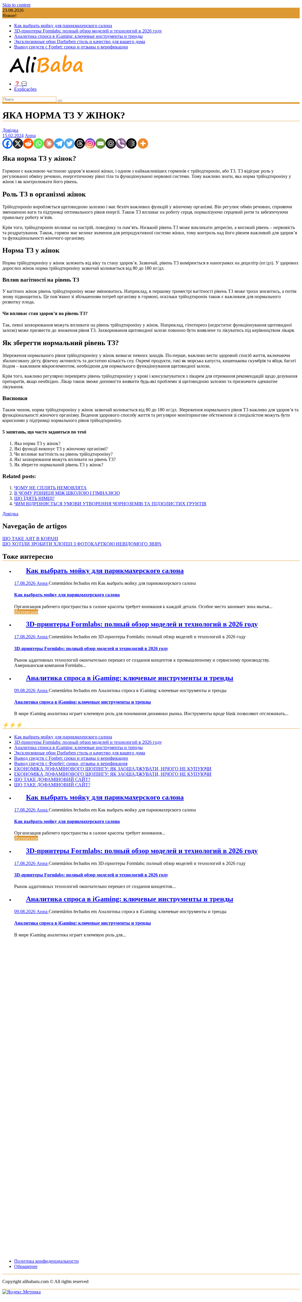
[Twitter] (69, 143)
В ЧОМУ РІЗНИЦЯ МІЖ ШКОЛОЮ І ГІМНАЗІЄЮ (67, 493)
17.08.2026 (25, 583)
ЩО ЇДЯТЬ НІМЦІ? (34, 498)
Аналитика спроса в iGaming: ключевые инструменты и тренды (78, 36)
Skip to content (16, 4)
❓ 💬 (20, 83)
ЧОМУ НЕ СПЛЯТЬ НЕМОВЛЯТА (50, 487)
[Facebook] (7, 143)
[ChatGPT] (111, 143)
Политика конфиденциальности (46, 1261)
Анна (30, 135)
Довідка (10, 130)
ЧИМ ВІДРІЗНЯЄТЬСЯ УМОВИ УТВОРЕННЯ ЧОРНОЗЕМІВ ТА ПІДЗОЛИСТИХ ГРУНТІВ (110, 503)
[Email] (100, 143)
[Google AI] (131, 143)
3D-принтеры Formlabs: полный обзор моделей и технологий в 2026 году (88, 30)
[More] (143, 143)
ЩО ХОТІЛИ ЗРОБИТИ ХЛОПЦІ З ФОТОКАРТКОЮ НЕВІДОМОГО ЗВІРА (82, 543)
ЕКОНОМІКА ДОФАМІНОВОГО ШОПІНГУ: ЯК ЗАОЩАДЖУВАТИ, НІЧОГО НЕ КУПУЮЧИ (112, 768)
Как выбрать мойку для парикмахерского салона (63, 25)
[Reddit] (28, 143)
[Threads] (80, 143)
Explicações (25, 89)
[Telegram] (59, 143)
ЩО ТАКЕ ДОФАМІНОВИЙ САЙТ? (52, 779)
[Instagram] (90, 143)
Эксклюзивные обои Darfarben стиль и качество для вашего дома (79, 41)
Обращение (25, 1266)
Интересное (26, 611)
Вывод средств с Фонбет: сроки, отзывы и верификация (70, 763)
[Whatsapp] (38, 143)
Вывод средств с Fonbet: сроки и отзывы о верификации (71, 46)
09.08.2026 (25, 690)
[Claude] (49, 143)
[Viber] (121, 143)
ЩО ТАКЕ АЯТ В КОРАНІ (30, 538)
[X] (18, 143)
